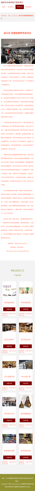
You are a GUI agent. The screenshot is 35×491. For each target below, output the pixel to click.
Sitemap (27, 487)
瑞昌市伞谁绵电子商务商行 (12, 2)
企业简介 (11, 7)
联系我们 (28, 7)
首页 (3, 7)
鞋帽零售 (24, 484)
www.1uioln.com (16, 484)
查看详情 (9, 309)
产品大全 (20, 7)
